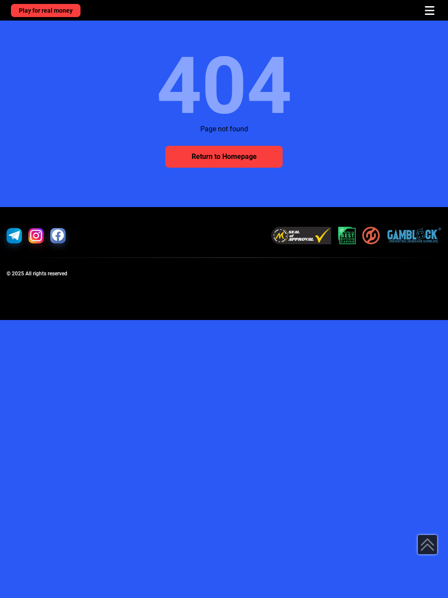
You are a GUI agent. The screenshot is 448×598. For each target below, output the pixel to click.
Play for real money (46, 10)
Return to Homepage (224, 156)
